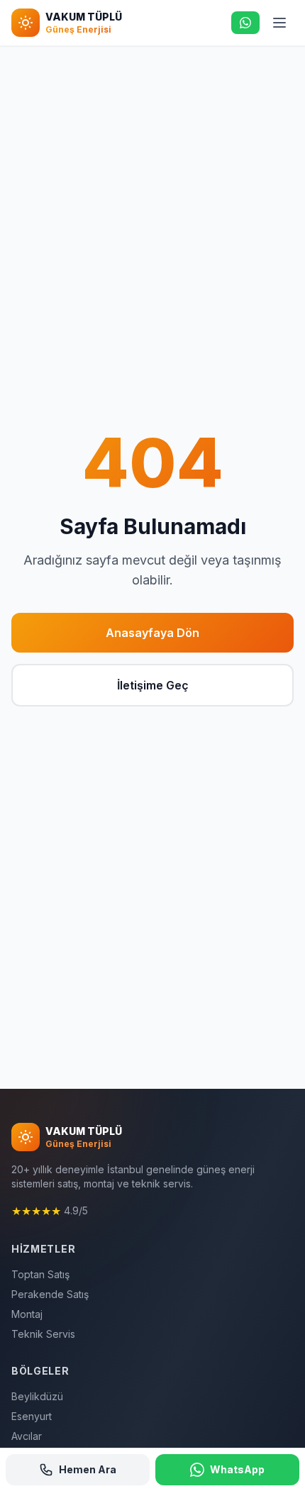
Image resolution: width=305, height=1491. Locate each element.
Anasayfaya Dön (152, 633)
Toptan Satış (40, 1274)
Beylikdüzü (37, 1396)
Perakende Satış (50, 1294)
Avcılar (26, 1436)
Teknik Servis (43, 1334)
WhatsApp (237, 1469)
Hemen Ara (87, 1469)
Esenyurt (31, 1416)
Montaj (27, 1314)
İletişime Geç (153, 685)
